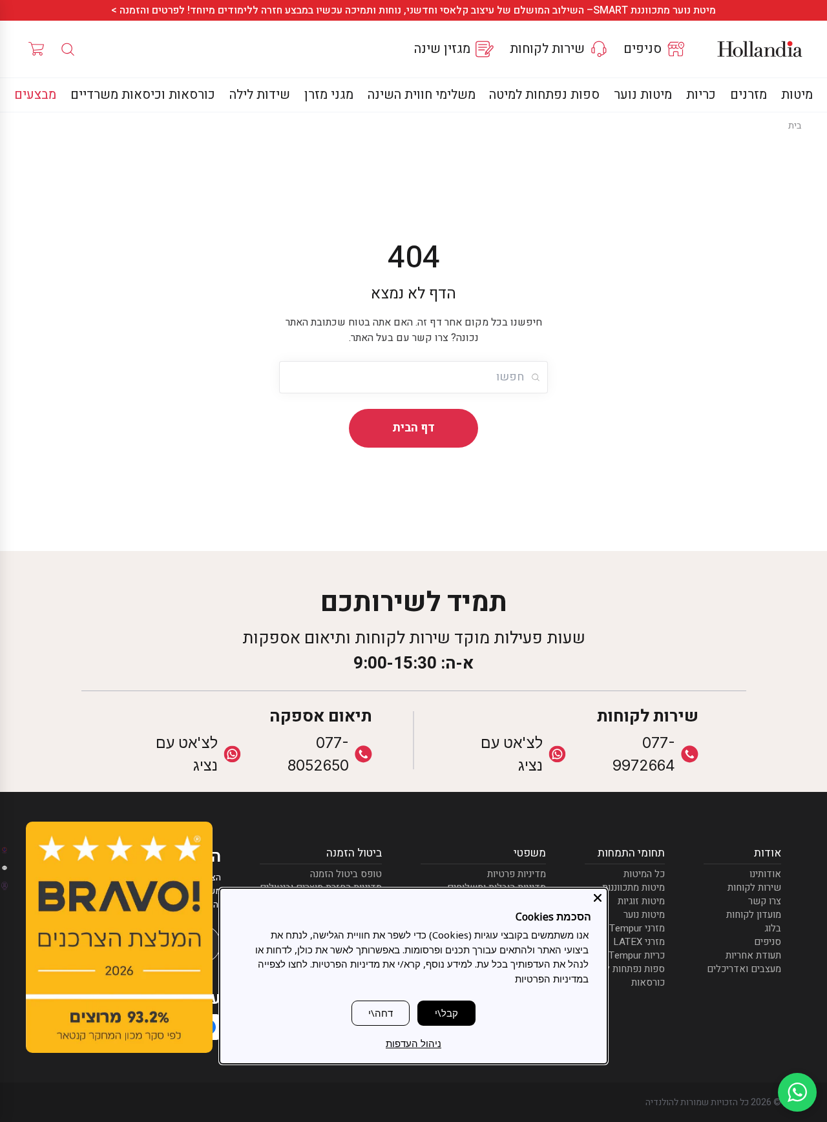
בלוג (772, 926)
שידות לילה (259, 94)
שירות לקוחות (754, 886)
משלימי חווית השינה (422, 94)
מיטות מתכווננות (633, 886)
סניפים (767, 940)
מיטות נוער (643, 94)
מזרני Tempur (637, 926)
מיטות (797, 94)
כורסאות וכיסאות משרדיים (142, 94)
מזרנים (748, 94)
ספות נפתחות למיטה (544, 94)
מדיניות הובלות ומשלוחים (496, 886)
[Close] (597, 897)
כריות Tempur (637, 954)
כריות (701, 94)
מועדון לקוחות (753, 913)
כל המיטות (644, 872)
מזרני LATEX (639, 940)
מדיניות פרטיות (516, 872)
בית (794, 125)
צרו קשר (764, 899)
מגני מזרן (328, 94)
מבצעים (35, 94)
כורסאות (648, 981)
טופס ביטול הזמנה (346, 872)
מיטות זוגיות (641, 899)
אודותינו (765, 872)
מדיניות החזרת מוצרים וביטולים (321, 886)
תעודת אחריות (753, 954)
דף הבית (413, 428)
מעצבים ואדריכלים (744, 967)
